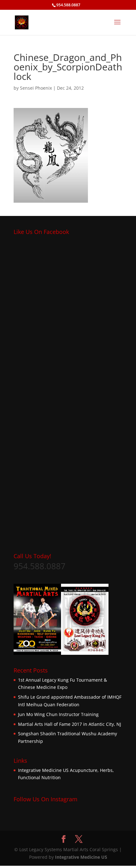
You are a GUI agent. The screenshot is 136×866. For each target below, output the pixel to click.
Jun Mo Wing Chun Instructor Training (58, 714)
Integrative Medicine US (43, 770)
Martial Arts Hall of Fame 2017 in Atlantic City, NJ (69, 724)
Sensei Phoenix (36, 88)
